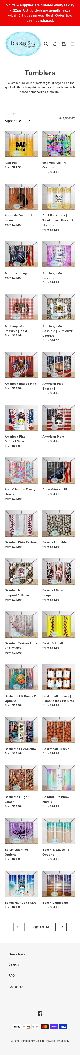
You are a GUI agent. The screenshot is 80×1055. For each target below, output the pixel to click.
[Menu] (72, 43)
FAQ (12, 975)
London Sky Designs (33, 1040)
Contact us (16, 987)
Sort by (10, 114)
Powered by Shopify (57, 1040)
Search (14, 964)
